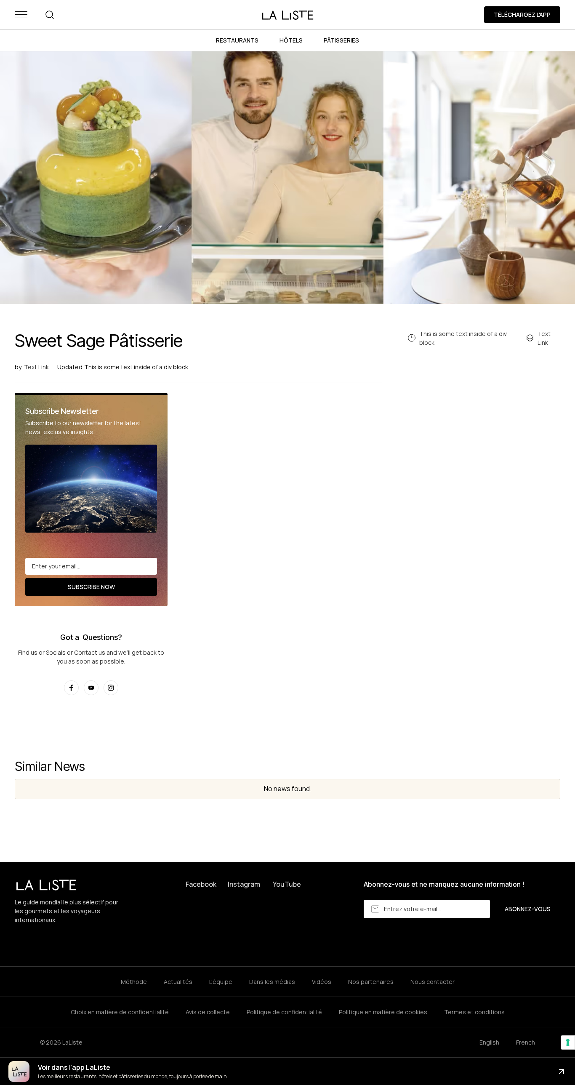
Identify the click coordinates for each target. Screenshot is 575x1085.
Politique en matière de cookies (383, 1012)
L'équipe (220, 982)
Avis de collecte (208, 1012)
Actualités (178, 982)
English (489, 1042)
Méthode (134, 982)
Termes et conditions (474, 1012)
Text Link (36, 367)
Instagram (244, 884)
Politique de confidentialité (284, 1012)
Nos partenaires (371, 982)
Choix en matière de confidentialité (120, 1012)
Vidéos (321, 982)
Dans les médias (272, 982)
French (525, 1042)
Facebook (201, 884)
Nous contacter (432, 982)
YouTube (287, 884)
